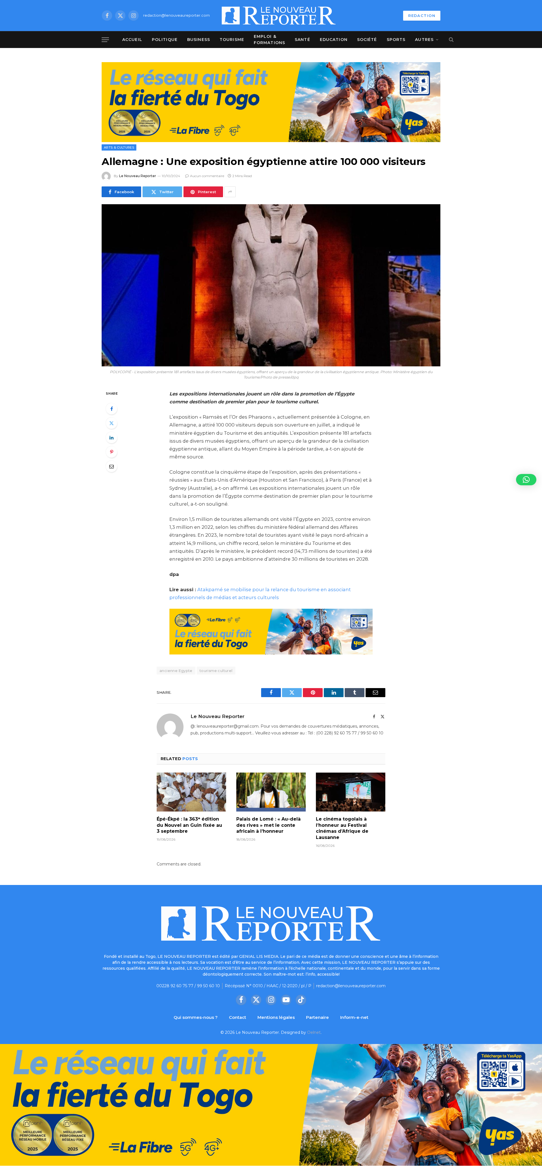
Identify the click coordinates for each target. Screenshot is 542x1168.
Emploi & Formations (269, 39)
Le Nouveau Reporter (137, 176)
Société (367, 39)
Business (198, 39)
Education (334, 39)
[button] (526, 479)
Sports (396, 39)
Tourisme (232, 39)
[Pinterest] (111, 452)
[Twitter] (111, 423)
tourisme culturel (216, 670)
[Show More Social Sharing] (230, 191)
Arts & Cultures (119, 147)
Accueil (132, 39)
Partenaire (317, 1017)
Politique (165, 39)
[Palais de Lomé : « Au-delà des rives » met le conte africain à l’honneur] (271, 792)
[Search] (451, 39)
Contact (237, 1017)
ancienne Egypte (176, 670)
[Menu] (105, 39)
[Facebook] (111, 408)
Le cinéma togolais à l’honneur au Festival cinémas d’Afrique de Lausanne (342, 828)
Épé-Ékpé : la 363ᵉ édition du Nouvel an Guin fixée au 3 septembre (189, 825)
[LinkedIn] (111, 437)
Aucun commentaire (207, 176)
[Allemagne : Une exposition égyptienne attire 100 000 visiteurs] (271, 285)
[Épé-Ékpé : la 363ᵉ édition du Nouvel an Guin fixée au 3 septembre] (191, 792)
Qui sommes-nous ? (196, 1017)
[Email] (111, 466)
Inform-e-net (354, 1017)
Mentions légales (276, 1017)
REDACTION (421, 15)
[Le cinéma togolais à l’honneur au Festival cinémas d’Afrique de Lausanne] (350, 792)
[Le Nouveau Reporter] (279, 15)
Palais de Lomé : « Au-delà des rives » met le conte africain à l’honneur (268, 825)
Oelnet (314, 1032)
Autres (424, 39)
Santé (302, 39)
